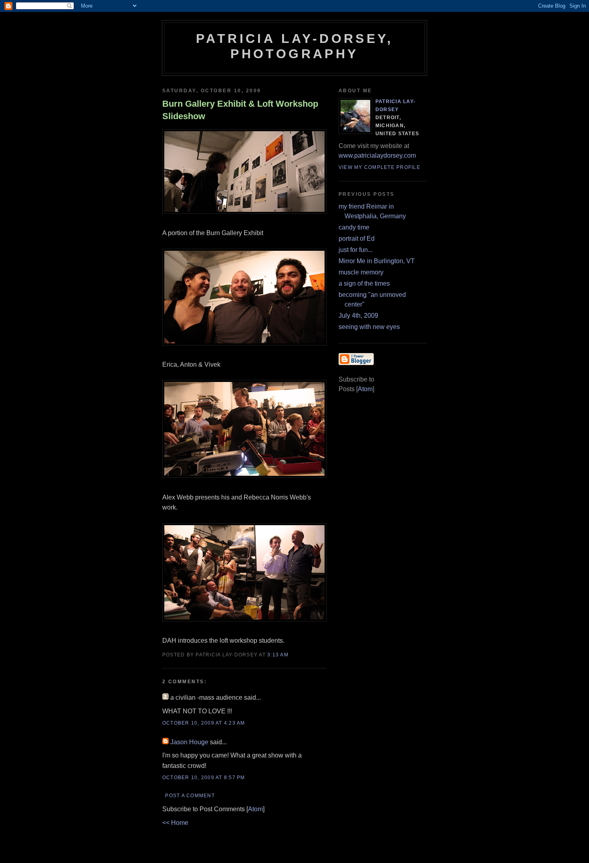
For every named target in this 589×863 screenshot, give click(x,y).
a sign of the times (364, 283)
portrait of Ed (357, 238)
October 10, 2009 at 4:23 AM (203, 723)
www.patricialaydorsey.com (377, 155)
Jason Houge (189, 742)
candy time (354, 227)
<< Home (175, 822)
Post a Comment (189, 795)
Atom (255, 809)
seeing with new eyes (369, 326)
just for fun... (356, 249)
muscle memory (361, 272)
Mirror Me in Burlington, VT (377, 261)
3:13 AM (277, 655)
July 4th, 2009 (358, 315)
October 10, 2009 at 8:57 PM (203, 777)
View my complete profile (379, 167)
